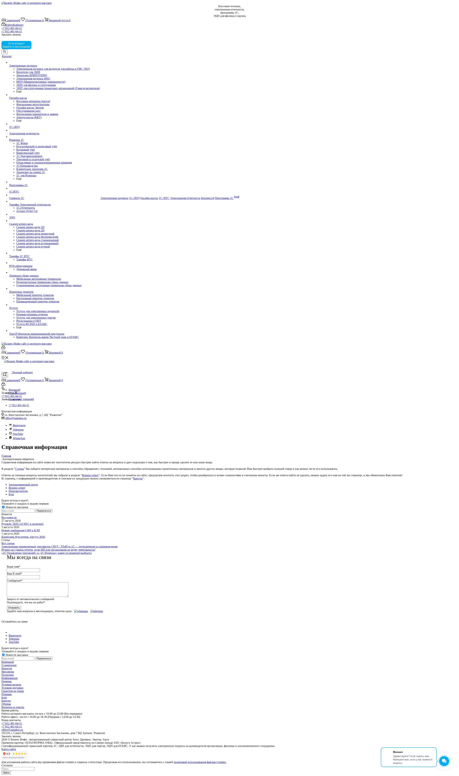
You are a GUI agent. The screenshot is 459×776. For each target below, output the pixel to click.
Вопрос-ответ (90, 475)
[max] (37, 46)
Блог (4, 697)
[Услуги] (54, 304)
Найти (6, 772)
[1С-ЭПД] (54, 123)
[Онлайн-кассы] (54, 94)
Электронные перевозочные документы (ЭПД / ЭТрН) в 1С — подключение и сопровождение (59, 546)
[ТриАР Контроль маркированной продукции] (54, 330)
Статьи (19, 468)
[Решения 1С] (54, 136)
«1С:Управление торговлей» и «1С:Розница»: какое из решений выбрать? (46, 552)
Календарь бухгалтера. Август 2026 (23, 536)
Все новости (9, 517)
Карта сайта (8, 749)
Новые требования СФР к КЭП (20, 530)
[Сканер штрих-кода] (54, 220)
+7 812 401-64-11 (11, 28)
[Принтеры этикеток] (54, 288)
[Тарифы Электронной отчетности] (54, 201)
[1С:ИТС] (54, 188)
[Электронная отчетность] (54, 130)
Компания (7, 661)
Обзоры (6, 703)
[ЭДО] (54, 214)
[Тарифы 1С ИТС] (54, 253)
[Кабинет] (3, 348)
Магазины (7, 671)
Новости (6, 668)
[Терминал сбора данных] (54, 272)
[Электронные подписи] (54, 62)
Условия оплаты (11, 684)
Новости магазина (16, 507)
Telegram (17, 429)
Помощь (6, 681)
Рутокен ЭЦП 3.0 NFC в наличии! (22, 523)
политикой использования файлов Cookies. (200, 762)
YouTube (17, 433)
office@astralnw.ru (16, 418)
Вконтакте (19, 425)
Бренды (138, 478)
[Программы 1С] (54, 182)
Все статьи (8, 543)
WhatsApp (19, 438)
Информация (9, 678)
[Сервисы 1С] (54, 195)
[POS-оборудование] (54, 262)
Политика (7, 674)
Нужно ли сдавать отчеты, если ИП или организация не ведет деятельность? (48, 549)
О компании (8, 665)
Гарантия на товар (12, 691)
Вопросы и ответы (12, 707)
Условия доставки (12, 687)
